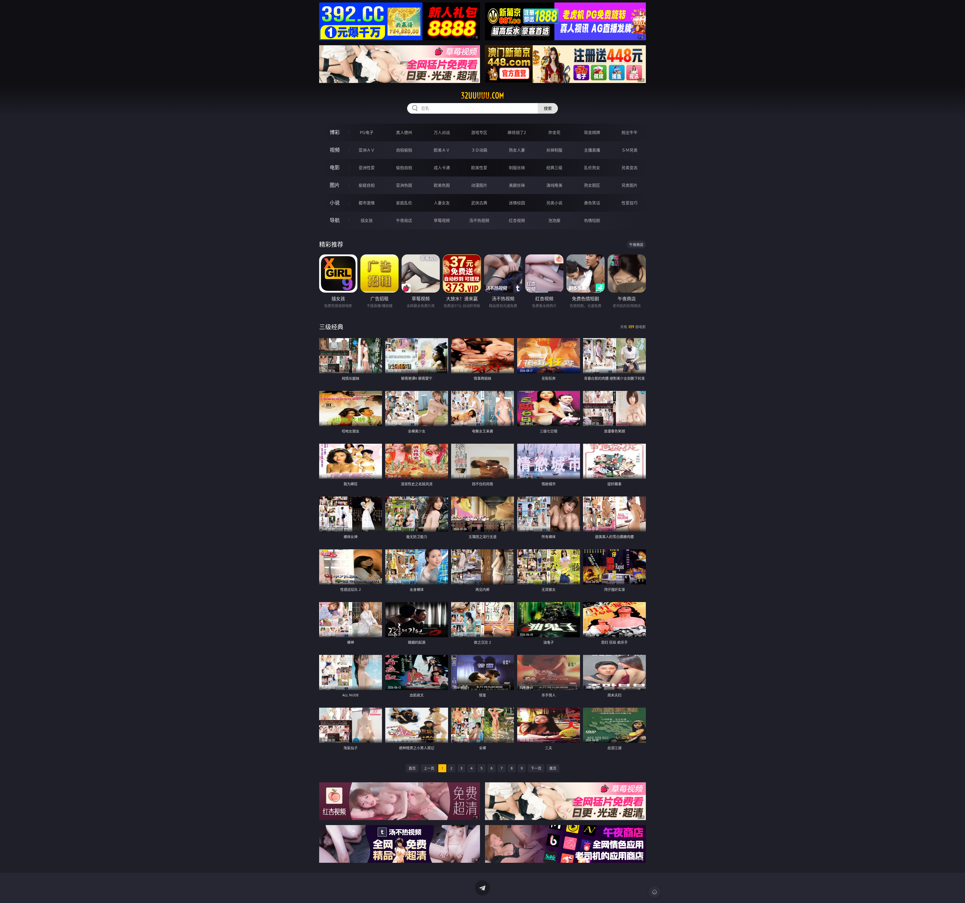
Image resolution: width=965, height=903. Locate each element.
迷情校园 (517, 203)
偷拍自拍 (404, 167)
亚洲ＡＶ (367, 150)
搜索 (548, 108)
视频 (335, 150)
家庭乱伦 (404, 203)
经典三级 (554, 167)
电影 (335, 167)
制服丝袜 (517, 167)
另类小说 (554, 203)
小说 (335, 202)
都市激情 (367, 203)
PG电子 (366, 132)
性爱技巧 (629, 203)
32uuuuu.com (482, 96)
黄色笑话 (592, 203)
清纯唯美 (554, 185)
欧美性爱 (479, 167)
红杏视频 (517, 220)
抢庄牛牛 (629, 132)
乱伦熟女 (592, 167)
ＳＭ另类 (629, 150)
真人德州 (404, 132)
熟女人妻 (517, 150)
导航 (335, 220)
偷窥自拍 (367, 185)
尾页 (552, 768)
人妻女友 (442, 203)
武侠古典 (479, 203)
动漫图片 (479, 185)
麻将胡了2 (517, 132)
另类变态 (629, 167)
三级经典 (331, 327)
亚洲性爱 (367, 167)
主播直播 (592, 150)
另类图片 (629, 185)
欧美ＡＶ (442, 150)
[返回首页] (654, 892)
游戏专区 (479, 132)
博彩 (335, 132)
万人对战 (442, 132)
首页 (412, 768)
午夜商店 (404, 220)
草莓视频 (442, 220)
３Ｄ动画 (479, 150)
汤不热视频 (479, 220)
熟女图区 (592, 185)
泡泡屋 (554, 220)
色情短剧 (592, 220)
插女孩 (367, 220)
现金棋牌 (592, 132)
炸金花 (554, 132)
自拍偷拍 (404, 150)
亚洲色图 (404, 185)
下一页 (536, 768)
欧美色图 (442, 185)
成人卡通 (442, 167)
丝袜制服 (554, 150)
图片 (335, 185)
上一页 (429, 768)
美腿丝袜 (517, 185)
